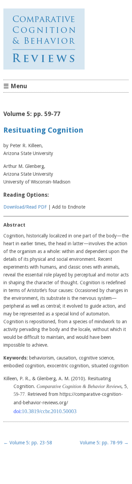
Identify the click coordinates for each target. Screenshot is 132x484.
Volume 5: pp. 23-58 (27, 442)
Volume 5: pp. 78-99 (104, 442)
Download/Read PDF (25, 207)
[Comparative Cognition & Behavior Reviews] (66, 39)
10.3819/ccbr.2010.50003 (49, 411)
